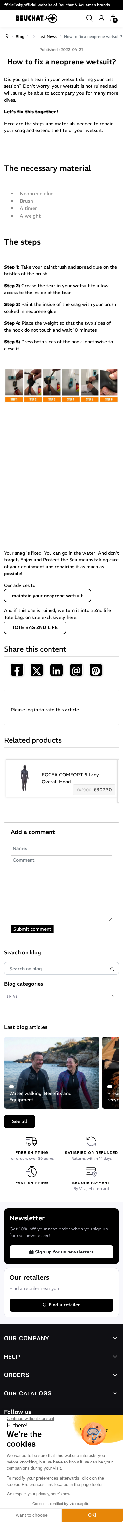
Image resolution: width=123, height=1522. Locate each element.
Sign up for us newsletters (64, 1252)
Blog (20, 36)
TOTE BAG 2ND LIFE (35, 627)
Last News (47, 36)
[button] (89, 18)
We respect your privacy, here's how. (39, 1494)
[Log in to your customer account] (101, 18)
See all (19, 1121)
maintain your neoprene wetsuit (47, 595)
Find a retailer (64, 1305)
